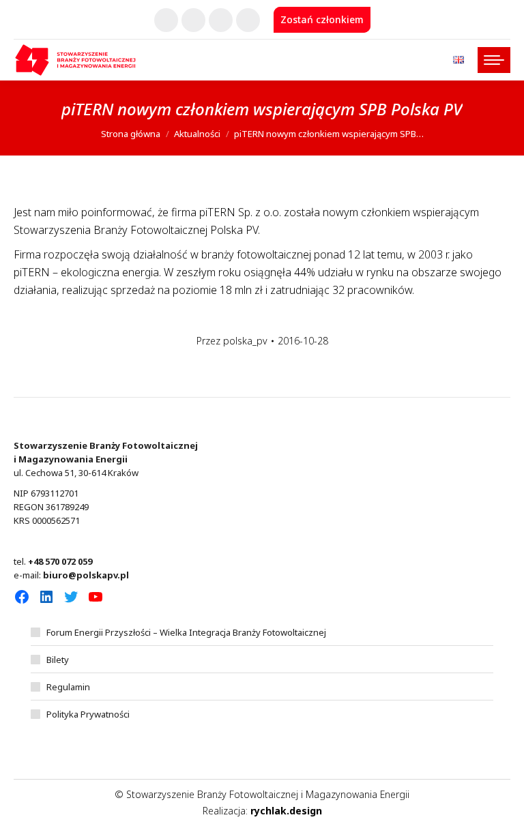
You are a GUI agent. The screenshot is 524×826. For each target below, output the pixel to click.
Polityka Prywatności (88, 714)
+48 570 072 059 (60, 561)
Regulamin (68, 687)
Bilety (57, 659)
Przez (231, 340)
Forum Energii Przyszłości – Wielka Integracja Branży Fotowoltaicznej (186, 632)
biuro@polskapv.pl (86, 575)
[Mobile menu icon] (494, 60)
